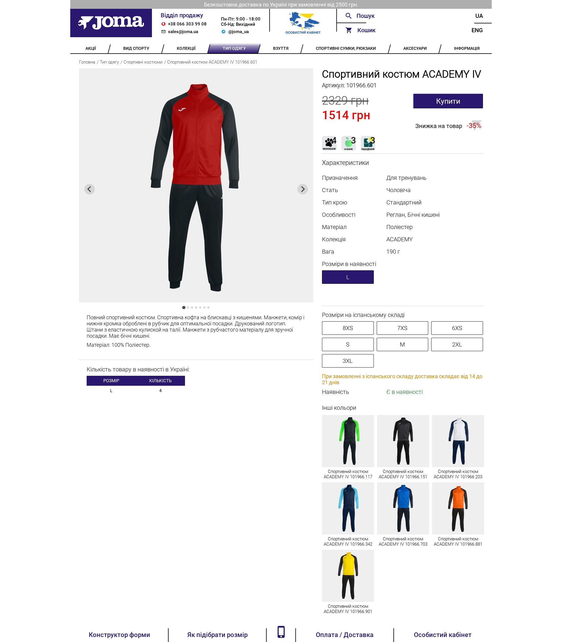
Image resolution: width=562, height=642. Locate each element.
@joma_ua (238, 31)
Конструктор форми (119, 634)
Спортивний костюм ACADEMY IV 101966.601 (212, 62)
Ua (479, 15)
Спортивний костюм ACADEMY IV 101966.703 (403, 541)
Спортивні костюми (143, 62)
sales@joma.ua (183, 31)
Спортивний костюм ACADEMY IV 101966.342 (348, 541)
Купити (448, 101)
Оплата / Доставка (344, 634)
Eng (477, 30)
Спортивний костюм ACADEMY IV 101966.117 (348, 474)
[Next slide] (302, 189)
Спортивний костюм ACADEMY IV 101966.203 (458, 474)
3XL (348, 360)
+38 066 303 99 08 (187, 24)
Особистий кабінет (443, 634)
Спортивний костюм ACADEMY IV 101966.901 (348, 609)
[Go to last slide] (89, 189)
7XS (402, 328)
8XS (348, 328)
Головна (87, 62)
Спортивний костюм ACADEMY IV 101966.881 (458, 541)
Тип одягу (109, 62)
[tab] (183, 307)
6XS (457, 328)
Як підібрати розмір (217, 634)
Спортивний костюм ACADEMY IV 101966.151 (403, 474)
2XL (457, 344)
